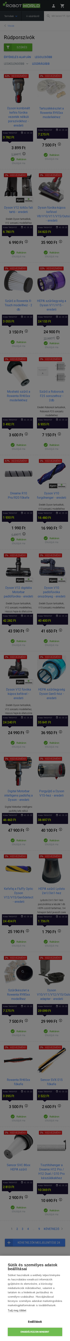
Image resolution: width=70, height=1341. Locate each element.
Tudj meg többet (17, 1310)
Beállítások (35, 1321)
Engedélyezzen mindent (35, 1332)
